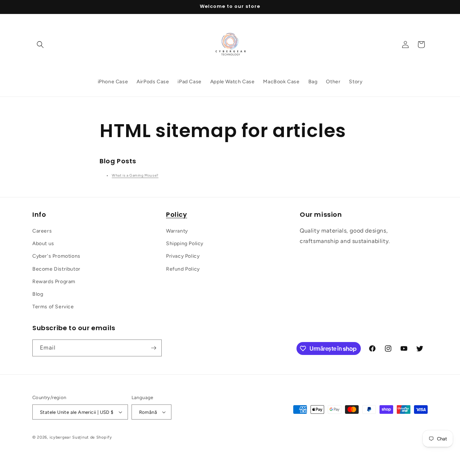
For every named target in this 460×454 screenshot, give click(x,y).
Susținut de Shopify (92, 437)
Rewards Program (53, 282)
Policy (176, 214)
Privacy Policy (182, 256)
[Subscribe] (153, 348)
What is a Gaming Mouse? (135, 175)
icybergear (60, 437)
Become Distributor (56, 269)
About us (43, 243)
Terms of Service (53, 307)
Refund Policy (183, 269)
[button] (40, 44)
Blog (37, 294)
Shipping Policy (184, 243)
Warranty (177, 231)
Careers (42, 231)
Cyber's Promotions (56, 256)
